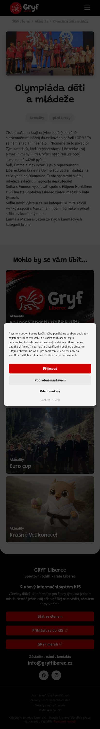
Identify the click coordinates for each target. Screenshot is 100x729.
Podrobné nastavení (50, 380)
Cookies (45, 400)
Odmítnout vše (50, 391)
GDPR (56, 400)
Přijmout (50, 368)
